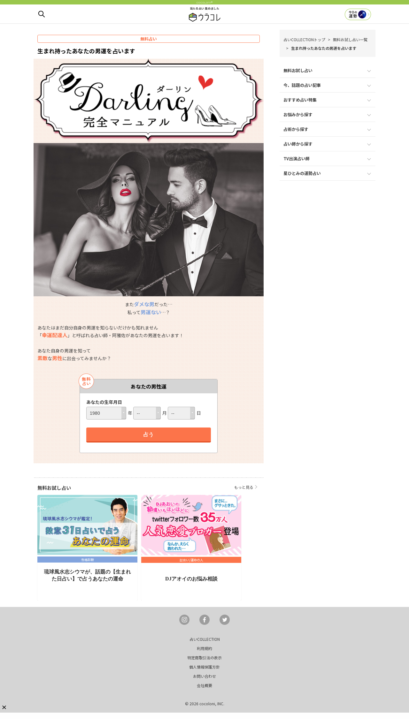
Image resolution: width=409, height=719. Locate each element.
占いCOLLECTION (204, 639)
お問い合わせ (204, 676)
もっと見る (243, 487)
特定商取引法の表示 (204, 657)
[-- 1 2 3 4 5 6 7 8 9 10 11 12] (147, 413)
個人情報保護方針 (204, 667)
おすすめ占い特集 (300, 100)
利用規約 (204, 648)
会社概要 (204, 685)
